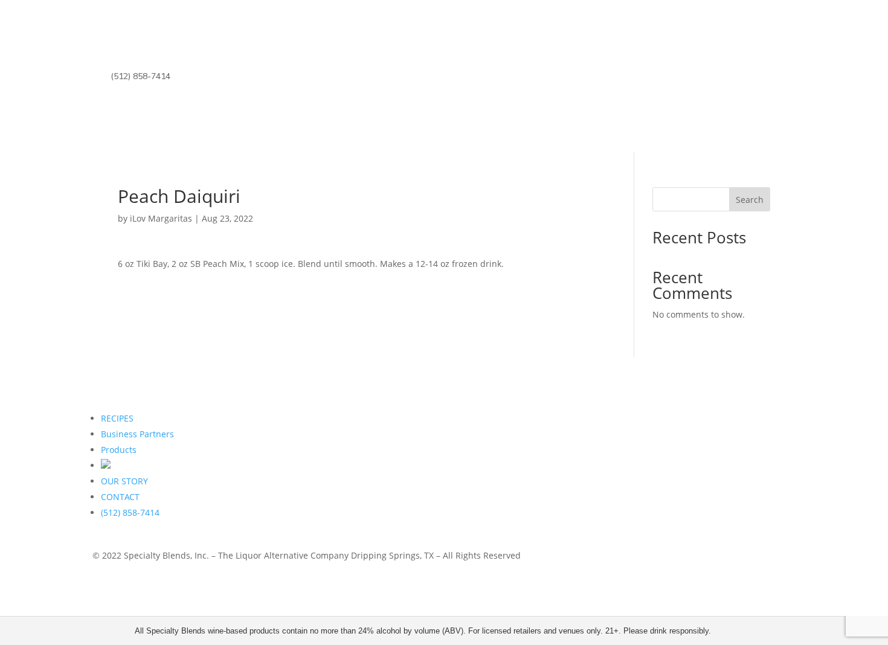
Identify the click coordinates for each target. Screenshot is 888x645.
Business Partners (137, 434)
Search (750, 199)
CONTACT (120, 496)
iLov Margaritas (161, 218)
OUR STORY (124, 481)
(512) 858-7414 (140, 76)
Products (119, 449)
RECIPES (117, 418)
